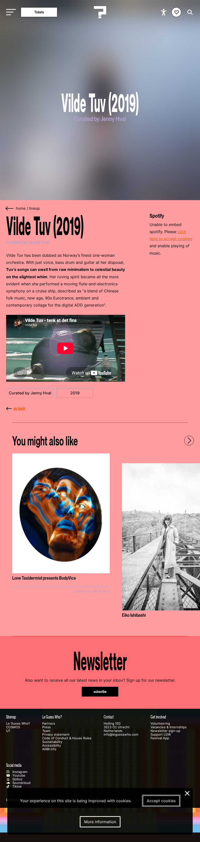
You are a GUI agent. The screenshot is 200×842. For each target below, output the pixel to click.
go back (19, 408)
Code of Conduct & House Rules (66, 738)
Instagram (19, 772)
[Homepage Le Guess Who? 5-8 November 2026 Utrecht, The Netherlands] (100, 12)
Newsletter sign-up (165, 731)
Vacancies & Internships (168, 727)
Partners (48, 723)
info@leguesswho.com (121, 734)
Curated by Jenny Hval (30, 392)
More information (100, 821)
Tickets (39, 12)
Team (46, 731)
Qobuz (16, 779)
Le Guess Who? (18, 723)
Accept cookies (161, 800)
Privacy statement (56, 734)
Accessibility (51, 745)
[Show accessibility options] (164, 12)
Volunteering (160, 723)
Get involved (158, 717)
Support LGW (160, 734)
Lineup (34, 208)
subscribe (100, 691)
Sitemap (11, 717)
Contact (109, 717)
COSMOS (13, 727)
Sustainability (52, 742)
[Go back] (9, 208)
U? (8, 731)
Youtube (18, 775)
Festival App (159, 738)
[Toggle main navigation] (10, 12)
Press (46, 727)
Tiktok (16, 786)
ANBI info (49, 749)
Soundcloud (20, 783)
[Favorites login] (176, 12)
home (21, 208)
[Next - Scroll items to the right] (189, 440)
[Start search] (189, 12)
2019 (75, 392)
